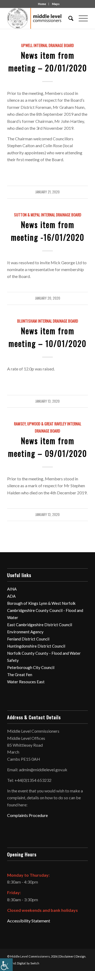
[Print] (39, 18)
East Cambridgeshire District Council (39, 624)
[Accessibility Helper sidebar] (6, 964)
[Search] (68, 18)
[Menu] (80, 18)
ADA (11, 596)
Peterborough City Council (30, 667)
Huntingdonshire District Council (36, 646)
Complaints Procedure (27, 815)
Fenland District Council (28, 639)
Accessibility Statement (28, 920)
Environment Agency (25, 631)
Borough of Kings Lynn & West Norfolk (41, 603)
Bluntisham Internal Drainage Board (47, 321)
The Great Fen (19, 674)
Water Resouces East (26, 681)
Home (42, 4)
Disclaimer (66, 956)
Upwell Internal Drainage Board (47, 45)
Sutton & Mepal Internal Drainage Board (47, 214)
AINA (12, 589)
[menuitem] (68, 18)
